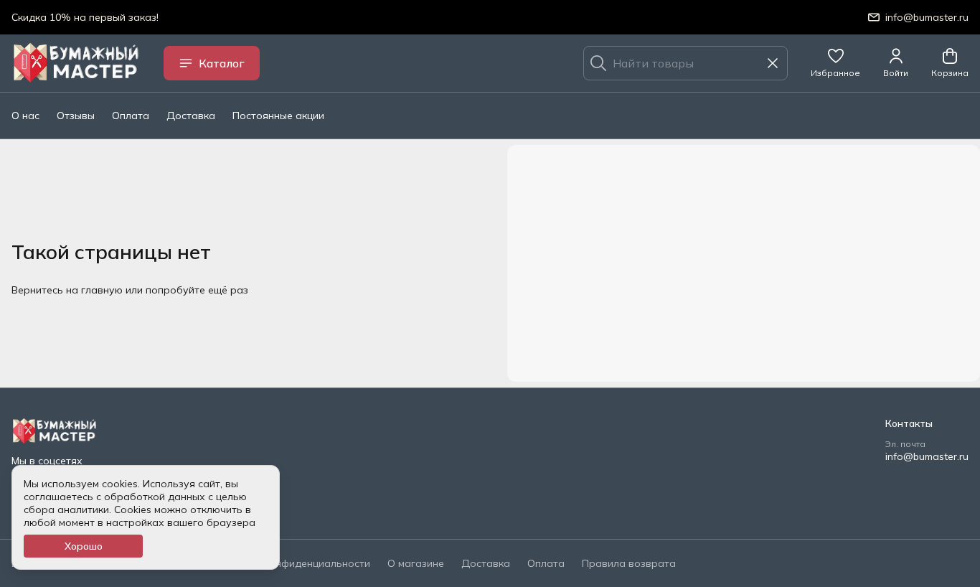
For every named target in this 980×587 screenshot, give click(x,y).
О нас (25, 115)
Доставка (190, 115)
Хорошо (84, 546)
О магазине (415, 563)
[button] (835, 63)
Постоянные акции (278, 115)
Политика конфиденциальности (292, 563)
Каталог (222, 63)
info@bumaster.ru (927, 456)
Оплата (130, 115)
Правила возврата (629, 563)
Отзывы (76, 115)
